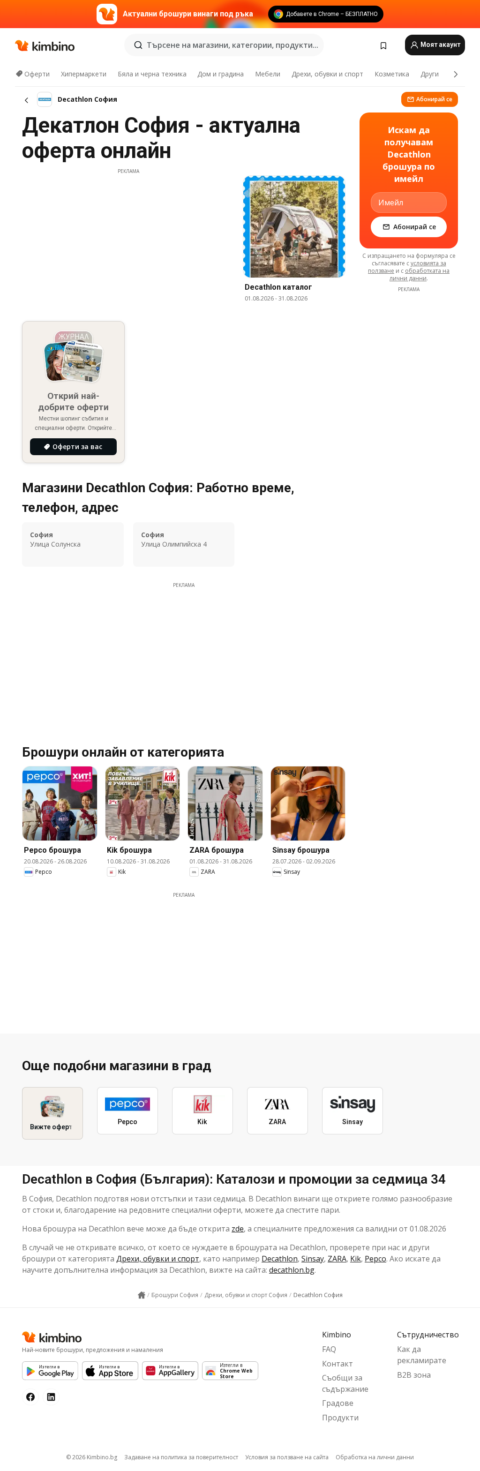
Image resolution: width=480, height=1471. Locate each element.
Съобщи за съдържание (345, 1383)
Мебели (267, 73)
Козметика (392, 73)
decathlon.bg (292, 1270)
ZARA (337, 1258)
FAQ (329, 1349)
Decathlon (280, 1258)
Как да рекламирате (421, 1355)
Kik (355, 1258)
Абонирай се (434, 99)
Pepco (375, 1258)
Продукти (340, 1417)
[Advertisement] (128, 240)
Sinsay (312, 1258)
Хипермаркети (83, 73)
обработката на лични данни (420, 274)
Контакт (337, 1363)
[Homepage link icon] (141, 1295)
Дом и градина (220, 73)
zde (238, 1228)
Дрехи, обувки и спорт (327, 73)
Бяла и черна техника (152, 73)
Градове (337, 1403)
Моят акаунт (439, 44)
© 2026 (91, 1457)
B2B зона (414, 1375)
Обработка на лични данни (375, 1457)
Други (429, 73)
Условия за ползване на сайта (287, 1457)
